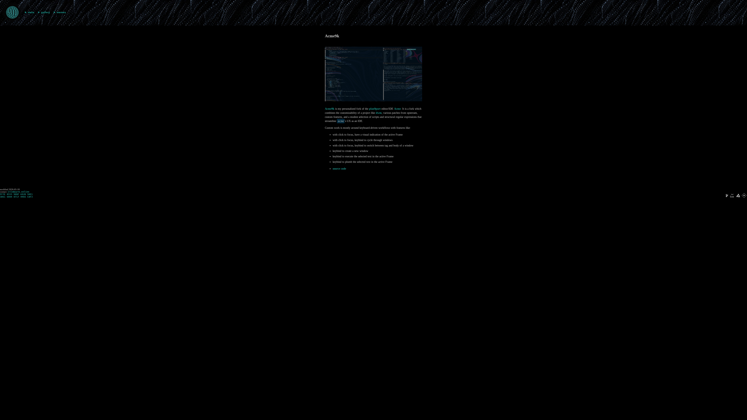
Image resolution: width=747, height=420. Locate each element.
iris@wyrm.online (18, 192)
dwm (379, 112)
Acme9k (329, 108)
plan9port (375, 108)
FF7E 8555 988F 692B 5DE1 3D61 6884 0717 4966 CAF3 (16, 195)
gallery (45, 12)
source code (339, 168)
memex (61, 12)
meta (31, 12)
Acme (397, 108)
